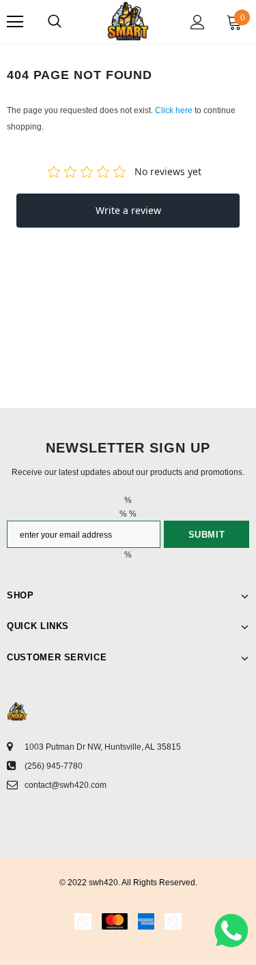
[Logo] (128, 21)
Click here (175, 110)
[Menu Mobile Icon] (15, 22)
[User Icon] (197, 22)
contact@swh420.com (65, 785)
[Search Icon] (54, 22)
